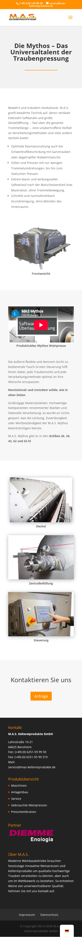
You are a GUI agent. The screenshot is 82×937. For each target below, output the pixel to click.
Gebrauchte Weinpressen (29, 805)
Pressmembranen (23, 812)
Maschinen (19, 785)
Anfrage (41, 696)
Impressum (27, 915)
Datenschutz (49, 915)
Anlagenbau (19, 792)
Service (16, 799)
